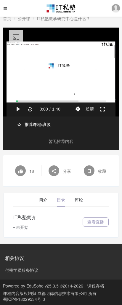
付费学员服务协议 (21, 270)
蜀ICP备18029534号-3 (24, 299)
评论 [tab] (79, 199)
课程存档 (95, 286)
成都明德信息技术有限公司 (62, 293)
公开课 (24, 18)
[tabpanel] (61, 222)
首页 (7, 18)
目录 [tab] (61, 199)
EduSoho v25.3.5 (42, 286)
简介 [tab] (43, 199)
